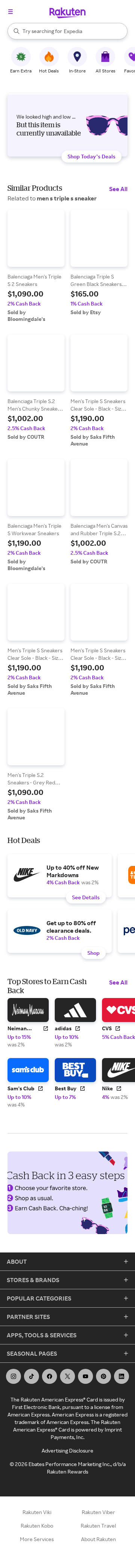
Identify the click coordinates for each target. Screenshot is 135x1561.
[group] (36, 266)
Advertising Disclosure (67, 1450)
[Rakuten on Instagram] (13, 1376)
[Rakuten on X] (67, 1376)
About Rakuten (98, 1539)
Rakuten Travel (98, 1525)
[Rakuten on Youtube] (85, 1376)
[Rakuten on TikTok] (31, 1376)
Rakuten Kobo (37, 1525)
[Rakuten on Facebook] (49, 1376)
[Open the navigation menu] (11, 12)
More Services (37, 1539)
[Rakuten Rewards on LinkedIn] (121, 1376)
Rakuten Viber (98, 1512)
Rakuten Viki (36, 1512)
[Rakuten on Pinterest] (103, 1376)
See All (118, 189)
